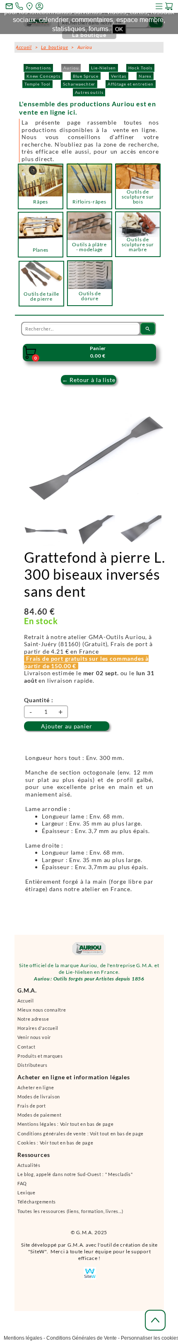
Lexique (26, 1196)
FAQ (22, 1187)
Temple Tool (37, 83)
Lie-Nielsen (103, 67)
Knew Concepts (43, 76)
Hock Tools (140, 67)
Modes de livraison (38, 1100)
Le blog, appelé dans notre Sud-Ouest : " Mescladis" (75, 1178)
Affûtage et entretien (131, 83)
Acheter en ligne (35, 1091)
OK (119, 29)
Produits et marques (40, 1059)
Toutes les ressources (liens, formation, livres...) (70, 1215)
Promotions (38, 67)
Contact (26, 1050)
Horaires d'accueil (37, 1031)
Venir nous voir (34, 1041)
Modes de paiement (39, 1118)
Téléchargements (36, 1205)
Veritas (118, 76)
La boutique (54, 47)
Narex (145, 76)
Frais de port (31, 1109)
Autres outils (89, 92)
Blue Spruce (86, 76)
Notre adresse (33, 1022)
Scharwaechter (79, 83)
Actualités (29, 1168)
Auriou (71, 67)
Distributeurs (32, 1068)
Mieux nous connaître (41, 1013)
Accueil (25, 1004)
